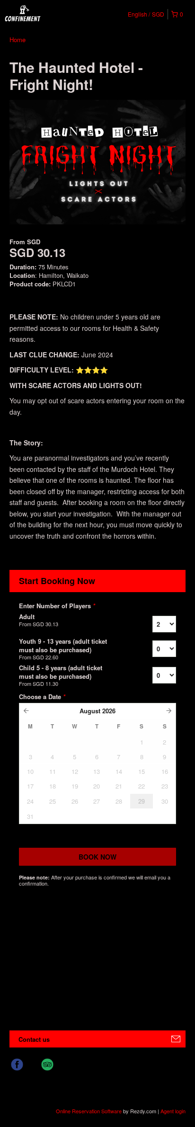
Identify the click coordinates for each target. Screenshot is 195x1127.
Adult (38, 620)
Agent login (173, 1111)
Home (17, 39)
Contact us (34, 1039)
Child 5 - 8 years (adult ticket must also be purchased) (60, 675)
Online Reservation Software (89, 1111)
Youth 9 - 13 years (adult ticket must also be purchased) (63, 649)
